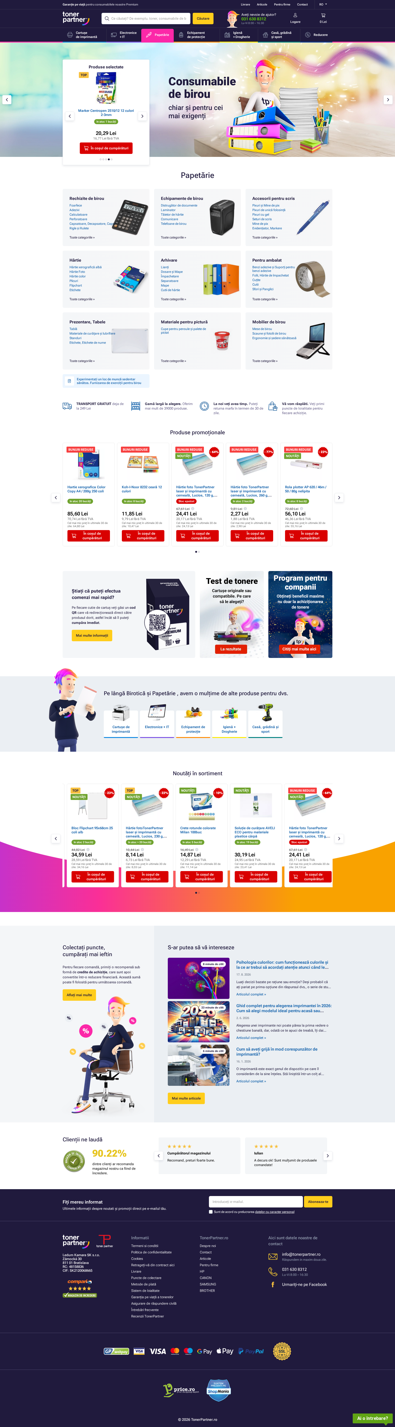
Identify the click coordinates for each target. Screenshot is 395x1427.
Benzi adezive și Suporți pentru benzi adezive (273, 269)
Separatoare (169, 281)
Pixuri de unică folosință (269, 210)
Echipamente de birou (182, 198)
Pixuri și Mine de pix (266, 205)
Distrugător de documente (179, 205)
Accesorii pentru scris (273, 198)
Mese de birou (262, 329)
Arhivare (169, 260)
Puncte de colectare (146, 1278)
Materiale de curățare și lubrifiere (92, 333)
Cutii (255, 284)
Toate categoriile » (82, 237)
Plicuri (73, 281)
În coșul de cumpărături (118, 148)
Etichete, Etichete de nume (87, 342)
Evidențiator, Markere (267, 228)
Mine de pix (260, 223)
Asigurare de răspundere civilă (153, 1303)
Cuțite (256, 280)
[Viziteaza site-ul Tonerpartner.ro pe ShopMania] (219, 1391)
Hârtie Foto (77, 272)
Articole (262, 4)
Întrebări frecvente (145, 1310)
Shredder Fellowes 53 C (114, 111)
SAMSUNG (208, 1284)
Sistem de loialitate (145, 1291)
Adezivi (74, 210)
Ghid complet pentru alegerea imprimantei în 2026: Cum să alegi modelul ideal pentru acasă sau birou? (284, 1010)
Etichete (74, 290)
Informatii (140, 1237)
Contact (302, 4)
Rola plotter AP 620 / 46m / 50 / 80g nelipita (305, 489)
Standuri (75, 338)
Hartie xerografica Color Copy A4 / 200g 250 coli (86, 489)
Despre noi (208, 1246)
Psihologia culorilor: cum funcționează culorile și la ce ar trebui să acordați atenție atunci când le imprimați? (282, 967)
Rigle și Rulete (79, 228)
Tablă (73, 329)
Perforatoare (78, 219)
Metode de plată (143, 1284)
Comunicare (169, 219)
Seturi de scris (262, 219)
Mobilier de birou (269, 321)
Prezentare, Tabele (87, 321)
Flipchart (75, 285)
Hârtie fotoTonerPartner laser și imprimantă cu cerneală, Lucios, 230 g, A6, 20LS (141, 834)
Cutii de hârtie (170, 290)
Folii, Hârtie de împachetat (270, 275)
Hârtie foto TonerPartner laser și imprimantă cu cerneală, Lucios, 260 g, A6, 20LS (250, 493)
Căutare (203, 18)
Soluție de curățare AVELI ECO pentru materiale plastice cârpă (251, 832)
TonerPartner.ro (214, 1237)
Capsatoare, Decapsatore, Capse (92, 223)
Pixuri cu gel (260, 214)
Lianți (165, 267)
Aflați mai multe (79, 995)
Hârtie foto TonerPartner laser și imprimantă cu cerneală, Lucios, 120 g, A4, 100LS (195, 493)
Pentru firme (282, 4)
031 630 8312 (253, 18)
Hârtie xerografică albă (85, 267)
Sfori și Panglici (262, 289)
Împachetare (170, 276)
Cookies (137, 1259)
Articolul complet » (251, 994)
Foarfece (75, 205)
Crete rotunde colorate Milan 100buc (194, 830)
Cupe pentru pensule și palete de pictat (183, 330)
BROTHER (207, 1291)
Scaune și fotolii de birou (269, 333)
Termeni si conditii (144, 1246)
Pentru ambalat (267, 260)
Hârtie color (77, 276)
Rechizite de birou (86, 198)
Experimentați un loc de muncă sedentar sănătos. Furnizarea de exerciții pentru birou (109, 381)
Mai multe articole (186, 1098)
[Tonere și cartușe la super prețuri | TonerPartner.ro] (76, 18)
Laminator (168, 210)
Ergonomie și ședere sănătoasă (274, 338)
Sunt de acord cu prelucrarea (254, 1212)
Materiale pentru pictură (184, 321)
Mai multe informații (92, 635)
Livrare (245, 4)
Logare (295, 22)
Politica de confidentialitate (151, 1252)
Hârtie (75, 260)
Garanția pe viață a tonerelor (152, 1297)
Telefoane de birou (174, 223)
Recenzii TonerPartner (147, 1316)
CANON (206, 1278)
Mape (165, 285)
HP (202, 1271)
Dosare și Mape (172, 272)
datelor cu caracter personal (274, 1212)
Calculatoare (78, 214)
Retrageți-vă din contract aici (152, 1265)
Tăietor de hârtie (172, 214)
